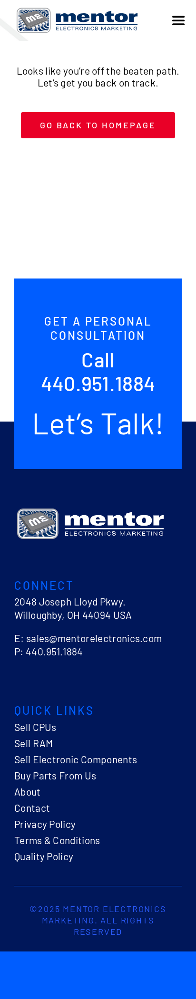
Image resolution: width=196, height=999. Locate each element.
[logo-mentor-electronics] (77, 10)
